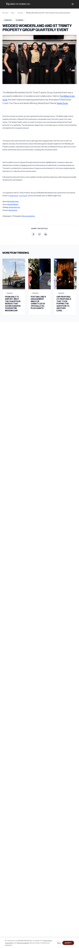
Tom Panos (23, 196)
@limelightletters (12, 204)
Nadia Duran (62, 103)
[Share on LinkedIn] (45, 234)
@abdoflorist (12, 210)
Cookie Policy (9, 943)
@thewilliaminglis (13, 201)
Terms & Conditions (23, 943)
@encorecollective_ (28, 216)
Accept (68, 943)
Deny (59, 943)
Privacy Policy (47, 940)
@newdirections (14, 207)
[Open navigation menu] (72, 4)
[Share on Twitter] (39, 234)
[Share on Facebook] (33, 234)
